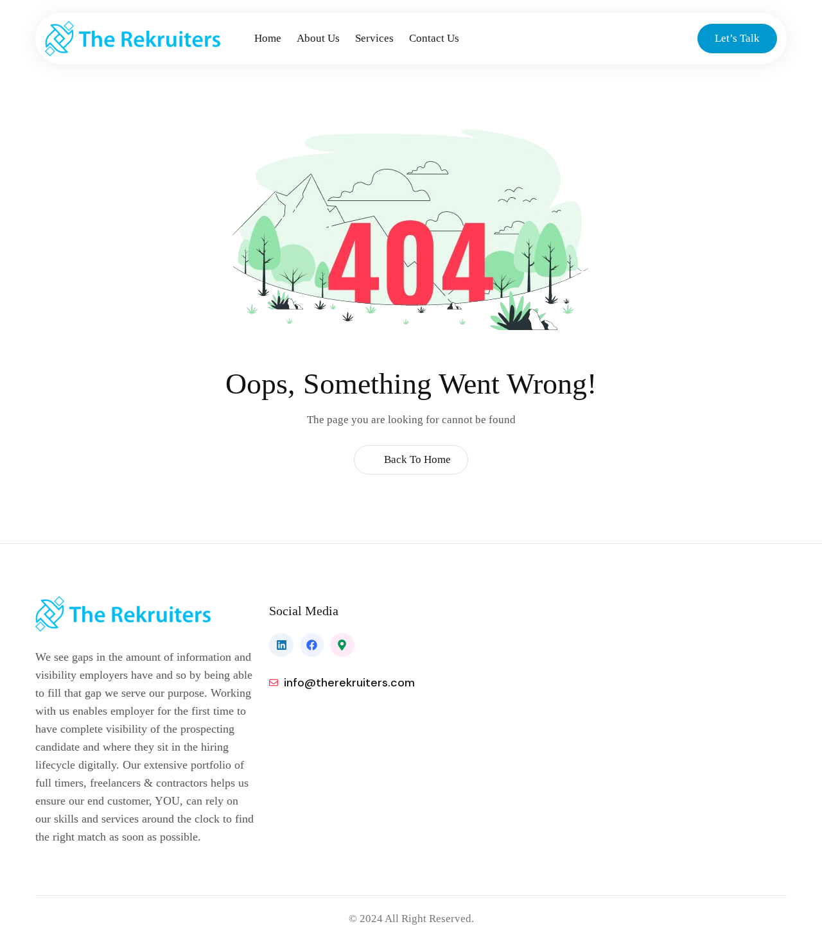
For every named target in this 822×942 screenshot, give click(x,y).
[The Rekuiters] (146, 38)
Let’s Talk (737, 38)
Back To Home (416, 459)
